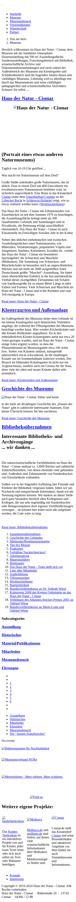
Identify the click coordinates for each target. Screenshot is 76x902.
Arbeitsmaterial (19, 556)
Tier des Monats (20, 545)
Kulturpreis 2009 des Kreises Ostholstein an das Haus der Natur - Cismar (40, 594)
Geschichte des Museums (28, 388)
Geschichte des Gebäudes (26, 537)
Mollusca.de (35, 830)
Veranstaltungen (20, 25)
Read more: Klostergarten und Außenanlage (30, 380)
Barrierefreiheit (19, 585)
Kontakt (15, 875)
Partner (14, 32)
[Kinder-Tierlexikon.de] (13, 821)
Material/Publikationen (21, 643)
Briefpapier (17, 563)
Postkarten (16, 548)
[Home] (38, 3)
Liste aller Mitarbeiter (23, 570)
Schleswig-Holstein (38, 200)
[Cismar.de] (58, 817)
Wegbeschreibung (52, 204)
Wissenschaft (18, 28)
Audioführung (19, 574)
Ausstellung (11, 627)
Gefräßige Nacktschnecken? (28, 552)
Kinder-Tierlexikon (10, 833)
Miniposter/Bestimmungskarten (30, 541)
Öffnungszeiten (19, 578)
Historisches (11, 635)
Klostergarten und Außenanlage (35, 310)
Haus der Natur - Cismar (28, 98)
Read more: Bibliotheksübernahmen (25, 527)
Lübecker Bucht (12, 200)
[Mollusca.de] (34, 819)
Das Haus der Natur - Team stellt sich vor (36, 567)
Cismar (6, 197)
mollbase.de (34, 833)
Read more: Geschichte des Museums (26, 418)
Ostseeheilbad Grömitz (40, 197)
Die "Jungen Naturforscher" (28, 733)
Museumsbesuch (20, 21)
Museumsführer (20, 559)
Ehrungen (10, 668)
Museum (15, 17)
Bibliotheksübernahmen (26, 426)
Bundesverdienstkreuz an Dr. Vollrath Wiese (38, 588)
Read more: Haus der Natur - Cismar (25, 301)
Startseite (15, 14)
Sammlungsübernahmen (25, 534)
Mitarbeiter (11, 651)
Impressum (17, 879)
